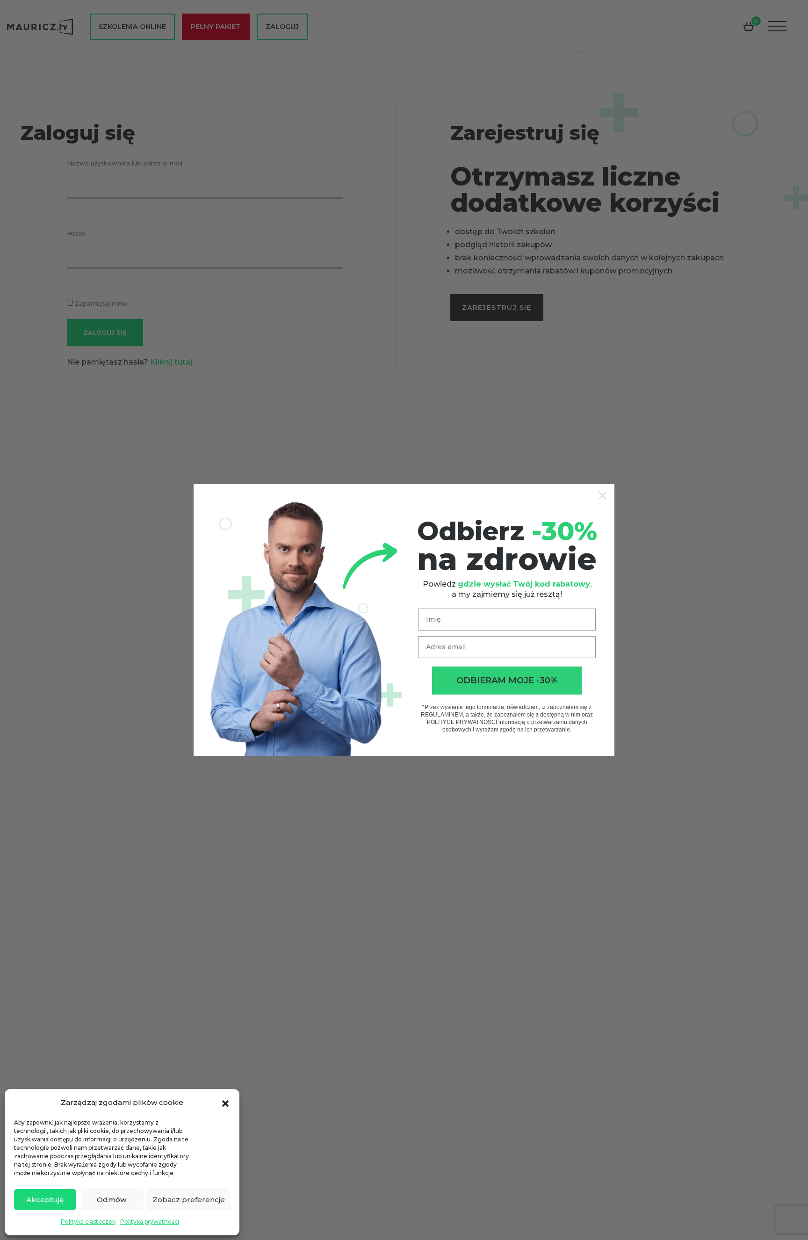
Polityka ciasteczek (88, 1221)
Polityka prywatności (149, 1221)
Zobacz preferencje (188, 1199)
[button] (225, 1102)
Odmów (111, 1199)
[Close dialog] (602, 495)
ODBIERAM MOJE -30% (507, 680)
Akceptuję (45, 1199)
